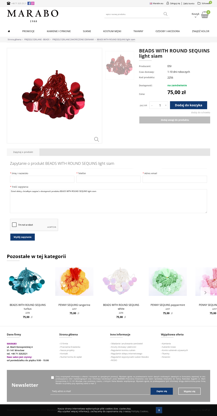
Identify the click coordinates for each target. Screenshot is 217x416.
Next (205, 292)
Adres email (150, 173)
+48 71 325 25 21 (19, 3)
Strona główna (14, 39)
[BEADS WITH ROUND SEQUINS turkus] (28, 282)
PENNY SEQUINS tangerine (74, 305)
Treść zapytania (20, 186)
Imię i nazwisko (20, 173)
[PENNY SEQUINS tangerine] (74, 282)
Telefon (82, 173)
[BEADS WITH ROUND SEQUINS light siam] (54, 142)
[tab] (23, 152)
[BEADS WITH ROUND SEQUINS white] (121, 282)
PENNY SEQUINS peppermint (168, 305)
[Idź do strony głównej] (33, 22)
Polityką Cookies (139, 411)
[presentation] (23, 152)
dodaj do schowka (200, 112)
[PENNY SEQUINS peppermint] (168, 282)
